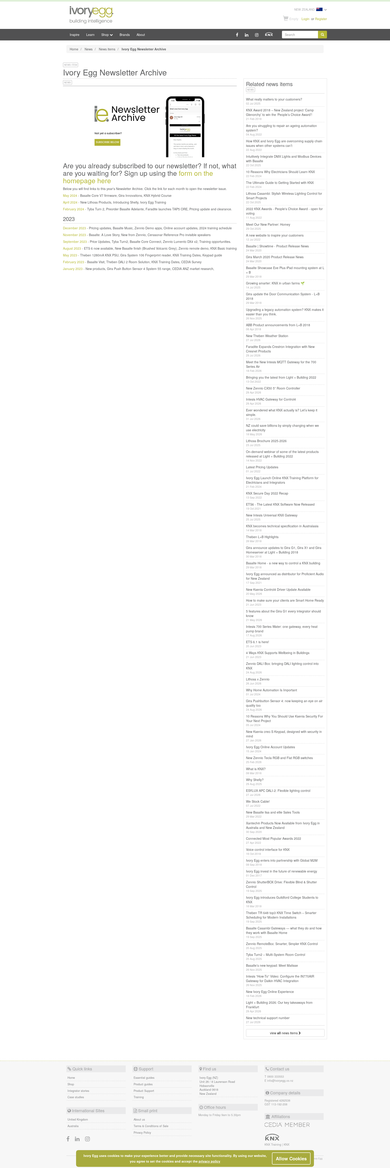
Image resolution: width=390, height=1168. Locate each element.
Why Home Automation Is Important (271, 692)
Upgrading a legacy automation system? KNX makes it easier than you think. (285, 313)
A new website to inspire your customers (275, 237)
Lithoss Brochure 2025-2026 (266, 443)
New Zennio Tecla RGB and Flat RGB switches (279, 759)
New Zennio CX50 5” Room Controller (273, 390)
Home (74, 49)
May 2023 (70, 255)
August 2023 (72, 248)
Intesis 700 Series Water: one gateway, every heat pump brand (282, 630)
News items (107, 49)
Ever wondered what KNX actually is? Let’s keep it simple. (281, 414)
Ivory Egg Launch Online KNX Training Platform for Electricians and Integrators (282, 482)
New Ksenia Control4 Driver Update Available (278, 591)
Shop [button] (105, 34)
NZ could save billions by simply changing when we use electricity (282, 429)
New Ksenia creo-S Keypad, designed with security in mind (284, 735)
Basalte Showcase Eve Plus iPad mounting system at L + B (285, 271)
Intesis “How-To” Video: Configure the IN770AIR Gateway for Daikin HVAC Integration (280, 980)
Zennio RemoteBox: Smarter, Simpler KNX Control (282, 945)
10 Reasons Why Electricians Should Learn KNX (280, 173)
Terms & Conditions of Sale (151, 1126)
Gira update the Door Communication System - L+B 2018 (283, 298)
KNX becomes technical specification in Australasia (282, 528)
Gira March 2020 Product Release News (275, 259)
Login (305, 18)
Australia (73, 1126)
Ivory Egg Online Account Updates (270, 749)
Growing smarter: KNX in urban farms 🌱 (275, 285)
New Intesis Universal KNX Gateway (271, 517)
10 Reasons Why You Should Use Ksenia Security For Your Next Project (284, 720)
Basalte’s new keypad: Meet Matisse (272, 967)
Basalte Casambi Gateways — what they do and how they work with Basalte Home (284, 932)
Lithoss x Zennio (257, 681)
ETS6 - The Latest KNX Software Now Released (280, 506)
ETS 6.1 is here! (257, 644)
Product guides (143, 1084)
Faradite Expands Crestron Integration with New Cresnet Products (280, 350)
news (67, 82)
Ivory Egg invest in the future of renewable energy (281, 873)
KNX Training (273, 1144)
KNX (286, 1144)
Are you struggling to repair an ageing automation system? (281, 129)
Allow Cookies (291, 1158)
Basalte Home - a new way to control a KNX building (283, 565)
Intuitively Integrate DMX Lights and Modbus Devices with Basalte (283, 160)
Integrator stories (78, 1091)
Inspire (74, 34)
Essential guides (144, 1078)
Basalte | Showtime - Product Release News (277, 248)
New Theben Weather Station (267, 337)
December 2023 (74, 228)
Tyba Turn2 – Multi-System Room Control (275, 956)
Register (321, 18)
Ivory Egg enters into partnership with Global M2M (282, 862)
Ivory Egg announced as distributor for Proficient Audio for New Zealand (285, 578)
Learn (90, 34)
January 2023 (73, 268)
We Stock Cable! (258, 803)
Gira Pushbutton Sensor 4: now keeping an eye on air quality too (284, 705)
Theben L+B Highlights (262, 539)
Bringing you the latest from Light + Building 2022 (281, 379)
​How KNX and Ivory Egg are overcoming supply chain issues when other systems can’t (284, 145)
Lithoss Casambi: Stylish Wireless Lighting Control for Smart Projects (284, 197)
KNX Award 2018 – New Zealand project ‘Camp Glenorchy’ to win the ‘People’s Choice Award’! (280, 114)
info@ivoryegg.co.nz (280, 1081)
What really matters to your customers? (274, 101)
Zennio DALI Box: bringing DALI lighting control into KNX (282, 667)
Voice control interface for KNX (268, 851)
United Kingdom (77, 1119)
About (141, 34)
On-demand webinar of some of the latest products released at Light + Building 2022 (282, 455)
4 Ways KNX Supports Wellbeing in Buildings (277, 654)
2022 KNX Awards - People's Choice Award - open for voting (284, 212)
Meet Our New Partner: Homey (268, 226)
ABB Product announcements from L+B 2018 (278, 327)
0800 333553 (275, 1076)
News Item (70, 64)
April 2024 (70, 202)
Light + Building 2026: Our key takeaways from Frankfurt (279, 1006)
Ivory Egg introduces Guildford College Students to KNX (282, 901)
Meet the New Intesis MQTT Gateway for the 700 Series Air (281, 366)
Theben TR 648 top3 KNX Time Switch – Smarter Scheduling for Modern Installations (281, 916)
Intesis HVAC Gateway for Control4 (271, 401)
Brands (125, 34)
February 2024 (73, 209)
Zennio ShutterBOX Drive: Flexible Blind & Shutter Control (281, 886)
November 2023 (74, 234)
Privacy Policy (142, 1132)
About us (139, 1119)
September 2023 (75, 241)
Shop (70, 1084)
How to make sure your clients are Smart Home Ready (285, 602)
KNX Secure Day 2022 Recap (267, 495)
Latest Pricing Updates (262, 469)
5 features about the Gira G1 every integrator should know (283, 615)
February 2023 (73, 262)
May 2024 (70, 195)
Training (139, 1097)
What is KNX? (256, 771)
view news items (284, 1033)
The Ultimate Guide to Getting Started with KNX (280, 184)
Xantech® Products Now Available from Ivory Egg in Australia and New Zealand (283, 827)
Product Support (144, 1091)
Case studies (75, 1097)
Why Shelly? (255, 781)
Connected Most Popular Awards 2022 (273, 840)
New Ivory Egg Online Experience (270, 993)
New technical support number (268, 1020)
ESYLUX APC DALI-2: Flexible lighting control (278, 792)
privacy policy (209, 1161)
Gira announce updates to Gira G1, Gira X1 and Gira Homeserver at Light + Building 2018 (283, 551)
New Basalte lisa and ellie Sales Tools (273, 814)
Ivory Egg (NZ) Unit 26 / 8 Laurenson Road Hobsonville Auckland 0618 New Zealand (217, 1086)
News (89, 49)
